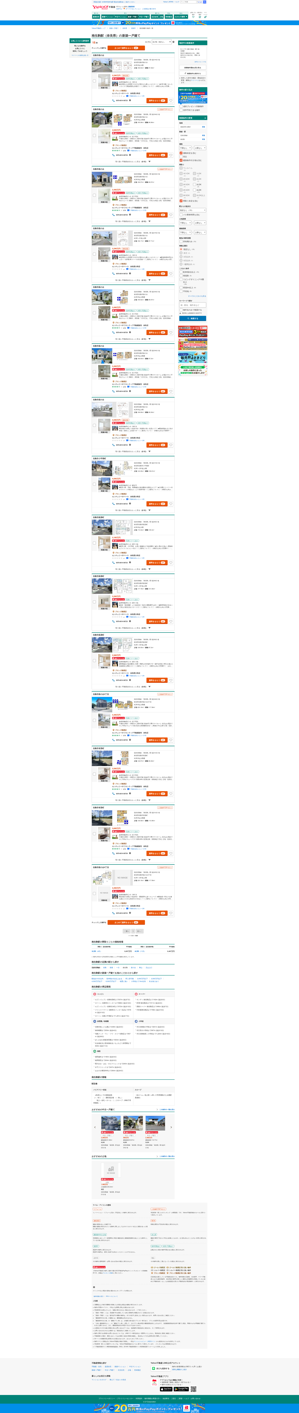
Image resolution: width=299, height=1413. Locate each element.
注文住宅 (155, 16)
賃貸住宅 (96, 16)
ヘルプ (177, 2)
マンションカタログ (99, 1379)
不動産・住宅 (96, 1366)
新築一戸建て (133, 16)
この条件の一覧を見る (167, 1109)
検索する (194, 318)
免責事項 (166, 1398)
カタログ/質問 (180, 16)
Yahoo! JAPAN (168, 2)
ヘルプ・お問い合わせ (192, 1398)
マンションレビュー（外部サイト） (145, 1341)
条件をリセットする (200, 62)
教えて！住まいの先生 (118, 1379)
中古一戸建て (144, 16)
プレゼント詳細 (107, 1273)
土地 (161, 16)
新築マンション (107, 16)
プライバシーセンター (125, 1398)
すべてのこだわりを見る (197, 296)
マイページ (195, 80)
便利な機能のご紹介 (179, 1369)
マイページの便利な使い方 (80, 55)
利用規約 (139, 1398)
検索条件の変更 (185, 118)
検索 (204, 2)
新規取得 (131, 6)
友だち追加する (162, 1368)
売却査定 (169, 16)
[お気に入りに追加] (170, 100)
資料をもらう (156, 100)
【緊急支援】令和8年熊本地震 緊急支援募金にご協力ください (114, 2)
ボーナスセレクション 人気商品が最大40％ (141, 9)
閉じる (138, 40)
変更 (203, 127)
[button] (95, 1119)
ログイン (119, 9)
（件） (97, 951)
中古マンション (120, 16)
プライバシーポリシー (107, 1398)
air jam (200, 2)
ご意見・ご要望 (176, 1398)
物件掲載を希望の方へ (152, 1398)
